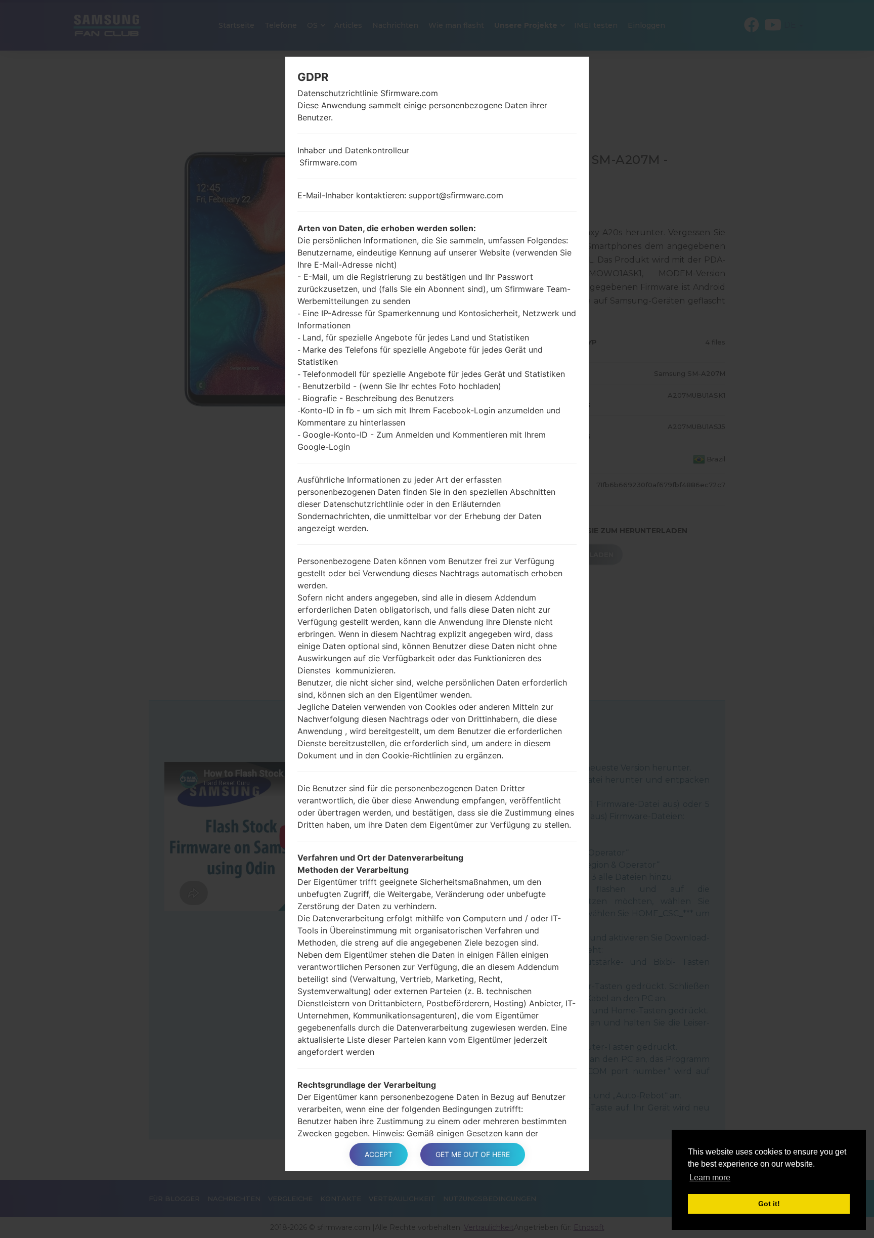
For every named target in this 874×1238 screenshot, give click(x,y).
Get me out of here (472, 1154)
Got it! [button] (769, 1204)
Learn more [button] (709, 1177)
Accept (378, 1154)
